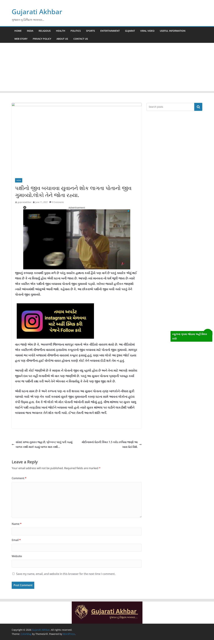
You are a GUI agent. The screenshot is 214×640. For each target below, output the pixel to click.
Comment (19, 478)
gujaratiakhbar (24, 202)
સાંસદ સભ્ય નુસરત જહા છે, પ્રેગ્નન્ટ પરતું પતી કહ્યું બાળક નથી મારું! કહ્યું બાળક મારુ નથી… (44, 444)
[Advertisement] (107, 67)
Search (198, 107)
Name (17, 524)
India (30, 30)
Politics (76, 30)
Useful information (172, 30)
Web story (20, 38)
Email (16, 540)
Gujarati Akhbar (37, 11)
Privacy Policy (42, 38)
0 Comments (58, 202)
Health (60, 30)
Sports (90, 30)
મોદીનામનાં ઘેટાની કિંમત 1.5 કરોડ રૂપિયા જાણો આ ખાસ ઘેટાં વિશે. (110, 444)
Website (17, 556)
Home (18, 30)
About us (62, 38)
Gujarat (130, 30)
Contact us (80, 38)
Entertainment (110, 30)
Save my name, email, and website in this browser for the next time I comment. (65, 574)
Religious (45, 30)
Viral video (147, 30)
